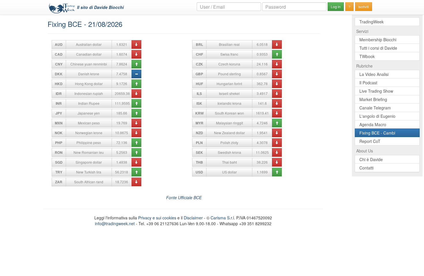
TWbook (367, 56)
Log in (336, 6)
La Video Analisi (374, 74)
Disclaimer (193, 218)
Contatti (366, 168)
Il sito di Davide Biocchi (100, 7)
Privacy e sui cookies (157, 218)
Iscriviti (363, 6)
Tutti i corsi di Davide (378, 48)
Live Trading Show (376, 91)
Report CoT (369, 141)
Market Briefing (373, 99)
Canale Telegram (375, 108)
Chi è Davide (371, 159)
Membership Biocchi (377, 39)
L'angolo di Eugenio (377, 116)
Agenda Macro (372, 124)
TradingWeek (371, 22)
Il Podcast (368, 82)
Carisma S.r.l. (223, 218)
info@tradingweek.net (115, 223)
